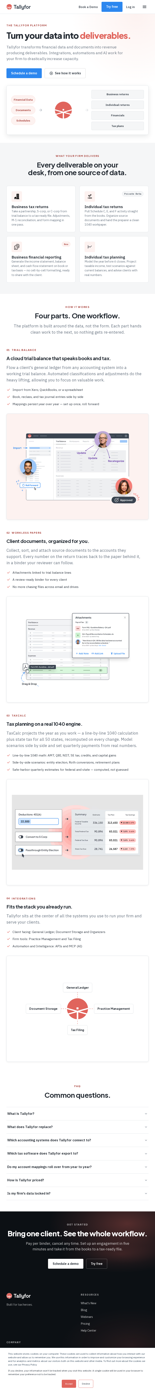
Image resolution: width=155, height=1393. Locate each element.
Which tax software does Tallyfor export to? (42, 1153)
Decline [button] (86, 1383)
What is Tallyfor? (20, 1113)
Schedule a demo (24, 73)
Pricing (85, 1324)
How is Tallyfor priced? (25, 1180)
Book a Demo (88, 7)
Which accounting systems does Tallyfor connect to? (49, 1140)
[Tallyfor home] (18, 7)
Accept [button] (69, 1383)
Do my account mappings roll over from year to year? (49, 1167)
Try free (112, 7)
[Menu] (144, 7)
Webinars (87, 1317)
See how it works (68, 73)
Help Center (88, 1330)
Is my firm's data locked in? (28, 1193)
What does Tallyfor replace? (30, 1127)
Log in (130, 7)
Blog (84, 1310)
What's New (88, 1303)
